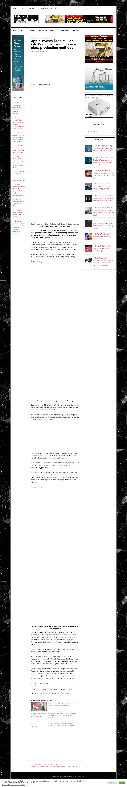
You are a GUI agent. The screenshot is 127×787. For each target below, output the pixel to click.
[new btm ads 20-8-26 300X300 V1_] (99, 62)
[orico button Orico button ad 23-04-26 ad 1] (99, 117)
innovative (56, 766)
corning (45, 766)
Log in (84, 776)
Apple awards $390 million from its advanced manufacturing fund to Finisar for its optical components (62, 715)
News (56, 764)
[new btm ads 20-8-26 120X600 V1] (18, 90)
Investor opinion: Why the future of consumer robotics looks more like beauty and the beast (18, 176)
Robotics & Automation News (26, 19)
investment (63, 766)
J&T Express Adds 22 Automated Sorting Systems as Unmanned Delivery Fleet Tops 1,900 (18, 137)
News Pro (56, 776)
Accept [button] (122, 783)
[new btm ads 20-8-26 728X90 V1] (79, 22)
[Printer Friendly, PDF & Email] (40, 683)
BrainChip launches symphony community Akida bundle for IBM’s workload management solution (18, 227)
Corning (47, 237)
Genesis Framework (67, 776)
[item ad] (99, 89)
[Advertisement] (55, 68)
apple (40, 766)
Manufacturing (49, 764)
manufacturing (72, 766)
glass (50, 766)
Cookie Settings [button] (112, 783)
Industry (41, 764)
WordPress (77, 776)
